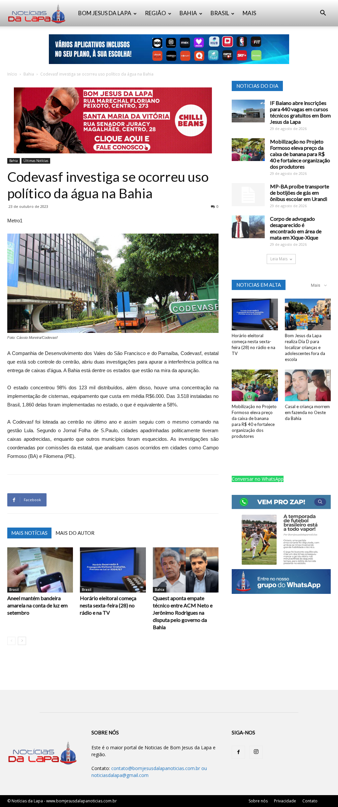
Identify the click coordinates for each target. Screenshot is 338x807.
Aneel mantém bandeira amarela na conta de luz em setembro (37, 605)
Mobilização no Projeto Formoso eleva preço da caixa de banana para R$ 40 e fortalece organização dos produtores (300, 154)
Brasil (14, 589)
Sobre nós (258, 801)
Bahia (28, 74)
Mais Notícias (29, 533)
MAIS (249, 13)
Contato (310, 801)
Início (12, 74)
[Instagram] (256, 752)
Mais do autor (74, 533)
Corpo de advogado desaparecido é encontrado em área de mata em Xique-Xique (295, 228)
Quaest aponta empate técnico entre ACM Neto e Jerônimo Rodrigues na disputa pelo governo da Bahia (183, 612)
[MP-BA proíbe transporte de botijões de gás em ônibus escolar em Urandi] (248, 194)
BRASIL (220, 13)
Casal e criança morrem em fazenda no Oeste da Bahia (307, 412)
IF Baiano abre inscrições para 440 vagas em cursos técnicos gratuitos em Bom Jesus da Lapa (300, 112)
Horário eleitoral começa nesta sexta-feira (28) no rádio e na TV (108, 605)
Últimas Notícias (35, 160)
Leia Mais (278, 259)
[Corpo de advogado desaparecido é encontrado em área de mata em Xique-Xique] (248, 226)
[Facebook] (238, 752)
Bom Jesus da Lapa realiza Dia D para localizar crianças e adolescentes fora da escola (305, 347)
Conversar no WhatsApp (258, 479)
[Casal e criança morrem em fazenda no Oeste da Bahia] (308, 385)
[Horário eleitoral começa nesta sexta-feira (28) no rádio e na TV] (113, 570)
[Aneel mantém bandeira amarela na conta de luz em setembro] (40, 570)
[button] (323, 14)
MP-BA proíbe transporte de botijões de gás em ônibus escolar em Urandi (299, 192)
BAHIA (188, 13)
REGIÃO (155, 13)
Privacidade (285, 801)
